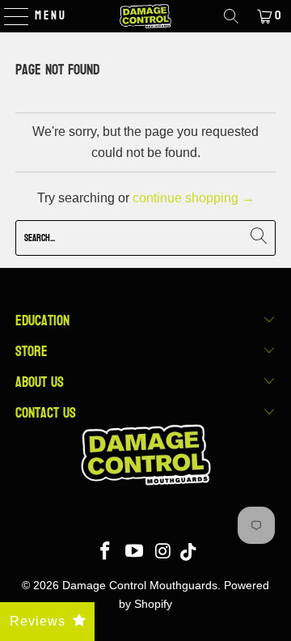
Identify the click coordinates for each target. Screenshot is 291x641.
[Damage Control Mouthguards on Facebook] (106, 552)
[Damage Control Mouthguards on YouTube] (135, 552)
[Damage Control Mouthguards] (145, 16)
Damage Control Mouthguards (139, 585)
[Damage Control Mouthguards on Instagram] (163, 552)
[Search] (231, 16)
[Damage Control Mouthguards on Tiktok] (188, 552)
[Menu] (8, 16)
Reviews (37, 621)
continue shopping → (194, 198)
